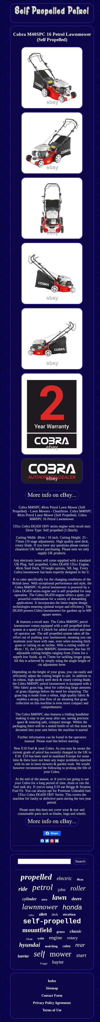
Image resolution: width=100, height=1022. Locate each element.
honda (72, 907)
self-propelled (52, 922)
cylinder (29, 899)
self (39, 953)
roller (78, 888)
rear (80, 945)
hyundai (29, 944)
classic (76, 931)
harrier (23, 956)
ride (22, 889)
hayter (58, 962)
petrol (42, 887)
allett (43, 914)
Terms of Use (51, 1010)
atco (44, 899)
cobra (66, 946)
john (62, 889)
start (81, 955)
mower (60, 953)
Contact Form (52, 995)
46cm (80, 879)
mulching (51, 946)
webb (40, 938)
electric (64, 878)
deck (55, 914)
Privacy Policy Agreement (52, 1003)
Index (52, 981)
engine (55, 937)
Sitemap (52, 988)
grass (61, 932)
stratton (69, 914)
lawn (59, 897)
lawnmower (40, 906)
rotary (72, 937)
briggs (43, 963)
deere (77, 898)
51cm (29, 939)
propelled (36, 876)
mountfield (37, 930)
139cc (31, 915)
